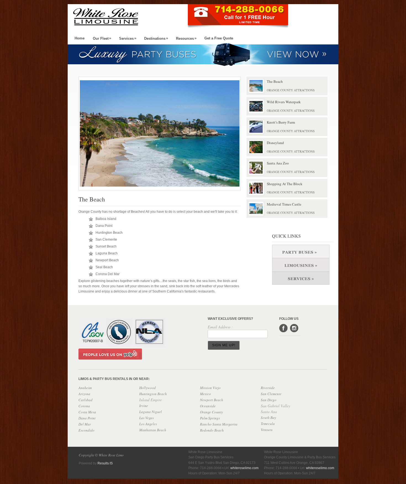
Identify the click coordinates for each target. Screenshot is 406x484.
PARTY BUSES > (302, 251)
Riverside (268, 387)
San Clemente (271, 393)
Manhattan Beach (152, 429)
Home (80, 38)
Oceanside (208, 405)
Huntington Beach (153, 393)
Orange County (211, 411)
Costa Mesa (87, 411)
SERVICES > (302, 278)
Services (127, 38)
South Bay (268, 417)
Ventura (267, 429)
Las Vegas (146, 417)
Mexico (205, 393)
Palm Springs (210, 418)
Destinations (156, 38)
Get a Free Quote (218, 38)
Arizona (84, 393)
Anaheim (85, 387)
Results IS (105, 463)
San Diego (268, 399)
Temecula (268, 423)
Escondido (86, 430)
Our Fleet (102, 38)
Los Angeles (148, 423)
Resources (186, 38)
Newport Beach (211, 399)
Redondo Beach (212, 430)
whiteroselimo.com (320, 468)
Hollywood (147, 387)
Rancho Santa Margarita (219, 424)
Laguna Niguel (150, 411)
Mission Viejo (210, 387)
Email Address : (220, 326)
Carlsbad (85, 399)
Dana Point (87, 418)
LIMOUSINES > (302, 264)
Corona (84, 405)
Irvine (143, 405)
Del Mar (84, 424)
